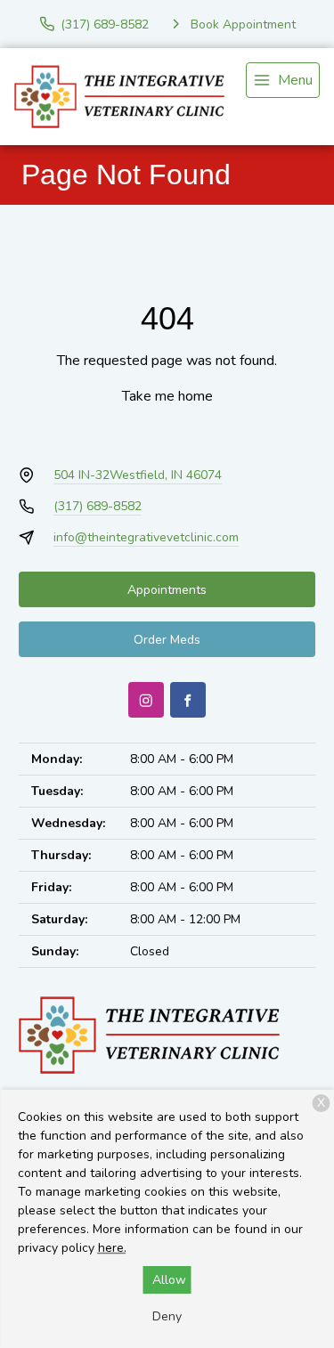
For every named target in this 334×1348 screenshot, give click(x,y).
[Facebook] (188, 700)
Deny (167, 1316)
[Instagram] (146, 700)
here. (112, 1247)
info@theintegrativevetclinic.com (146, 537)
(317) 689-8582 (97, 506)
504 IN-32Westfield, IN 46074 (137, 475)
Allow (169, 1279)
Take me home (167, 396)
